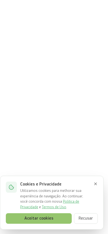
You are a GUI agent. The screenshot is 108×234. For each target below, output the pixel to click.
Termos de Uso (54, 207)
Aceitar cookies (38, 218)
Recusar (86, 218)
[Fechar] (95, 184)
